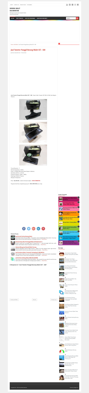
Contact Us (16, 4)
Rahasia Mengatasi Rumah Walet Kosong (26, 247)
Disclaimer (29, 4)
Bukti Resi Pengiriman (30, 18)
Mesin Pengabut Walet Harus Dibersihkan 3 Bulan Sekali (71, 370)
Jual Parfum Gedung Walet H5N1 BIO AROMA (27, 258)
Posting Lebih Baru (14, 299)
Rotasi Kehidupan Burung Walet (70, 350)
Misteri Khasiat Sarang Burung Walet (71, 318)
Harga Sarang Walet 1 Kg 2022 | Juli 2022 (70, 279)
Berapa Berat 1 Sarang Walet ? (70, 222)
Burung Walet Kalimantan (15, 9)
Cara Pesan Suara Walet (42, 18)
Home (13, 18)
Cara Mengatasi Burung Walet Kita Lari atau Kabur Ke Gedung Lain (71, 357)
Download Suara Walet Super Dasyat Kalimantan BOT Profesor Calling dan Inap (71, 292)
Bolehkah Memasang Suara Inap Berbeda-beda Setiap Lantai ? (71, 325)
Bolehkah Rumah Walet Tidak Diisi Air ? (71, 312)
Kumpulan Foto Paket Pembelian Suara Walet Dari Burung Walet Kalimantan (71, 260)
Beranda (34, 299)
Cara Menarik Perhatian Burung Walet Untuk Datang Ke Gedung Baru (71, 267)
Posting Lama (53, 299)
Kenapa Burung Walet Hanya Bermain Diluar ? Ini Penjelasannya (71, 364)
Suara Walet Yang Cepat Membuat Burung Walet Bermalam (70, 338)
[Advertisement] (44, 31)
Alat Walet (24, 52)
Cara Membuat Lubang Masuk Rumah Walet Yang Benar (71, 344)
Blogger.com (76, 387)
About (11, 4)
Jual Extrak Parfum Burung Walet (24, 236)
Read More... (44, 239)
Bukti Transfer (19, 18)
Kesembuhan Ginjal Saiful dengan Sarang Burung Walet (71, 253)
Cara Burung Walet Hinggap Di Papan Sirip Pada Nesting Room (71, 306)
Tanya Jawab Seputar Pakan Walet (71, 285)
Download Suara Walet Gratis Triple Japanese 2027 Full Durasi (71, 331)
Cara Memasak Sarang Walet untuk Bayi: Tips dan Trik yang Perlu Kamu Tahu (71, 377)
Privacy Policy (23, 4)
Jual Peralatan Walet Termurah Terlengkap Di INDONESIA (30, 252)
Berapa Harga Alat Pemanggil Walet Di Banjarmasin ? (29, 242)
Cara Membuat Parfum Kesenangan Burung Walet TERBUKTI (71, 299)
